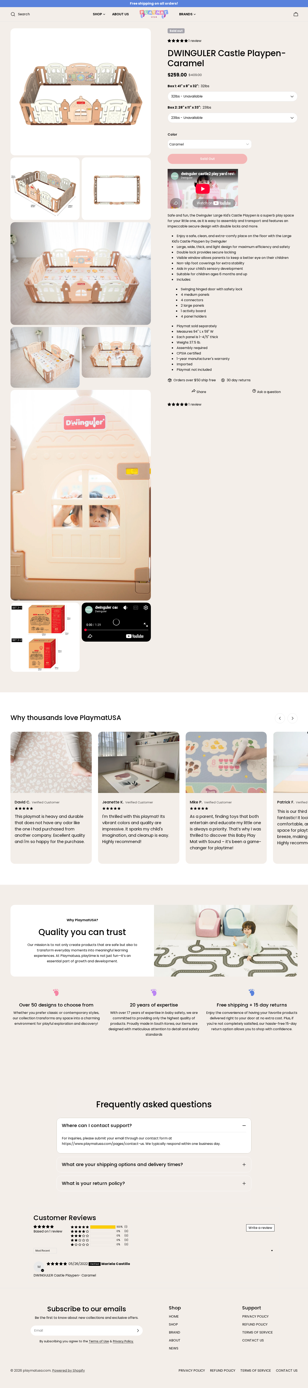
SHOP (173, 1324)
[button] (178, 40)
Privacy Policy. (123, 1341)
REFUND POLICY (255, 1324)
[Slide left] (280, 718)
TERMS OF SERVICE (257, 1332)
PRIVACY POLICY (255, 1316)
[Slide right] (292, 718)
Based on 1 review (48, 1231)
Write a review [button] (260, 1227)
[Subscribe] (137, 1330)
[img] (57, 1263)
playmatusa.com (37, 1370)
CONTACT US (253, 1340)
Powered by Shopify (68, 1370)
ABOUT (174, 1340)
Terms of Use (99, 1341)
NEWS (173, 1348)
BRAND (174, 1332)
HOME (174, 1316)
